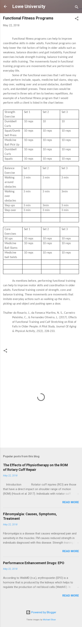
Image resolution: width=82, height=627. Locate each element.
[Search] (76, 8)
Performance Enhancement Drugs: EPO (33, 563)
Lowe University (28, 6)
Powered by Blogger (43, 612)
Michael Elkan (49, 619)
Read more (70, 502)
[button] (76, 19)
